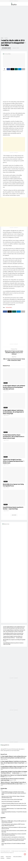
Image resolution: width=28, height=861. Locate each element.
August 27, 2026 (6, 464)
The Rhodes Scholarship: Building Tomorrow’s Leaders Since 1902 (14, 803)
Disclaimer (9, 858)
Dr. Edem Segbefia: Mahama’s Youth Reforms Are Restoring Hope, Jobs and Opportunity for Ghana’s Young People (13, 412)
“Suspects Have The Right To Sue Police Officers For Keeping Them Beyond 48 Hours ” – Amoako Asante (14, 461)
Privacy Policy (8, 856)
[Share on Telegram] (19, 69)
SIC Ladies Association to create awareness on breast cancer (13, 837)
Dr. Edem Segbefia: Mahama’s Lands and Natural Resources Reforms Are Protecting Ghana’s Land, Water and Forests (14, 387)
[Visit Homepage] (14, 4)
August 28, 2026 (6, 390)
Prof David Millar (9, 307)
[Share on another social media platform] (23, 69)
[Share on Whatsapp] (16, 69)
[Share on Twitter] (12, 69)
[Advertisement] (14, 21)
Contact (2, 856)
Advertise (2, 858)
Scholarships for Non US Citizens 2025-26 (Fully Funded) (12, 799)
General (5, 407)
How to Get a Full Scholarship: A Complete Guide (10, 801)
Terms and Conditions (17, 856)
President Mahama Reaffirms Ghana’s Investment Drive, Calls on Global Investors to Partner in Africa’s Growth (13, 436)
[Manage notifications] (25, 854)
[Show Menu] (1, 4)
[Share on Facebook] (8, 69)
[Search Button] (26, 4)
